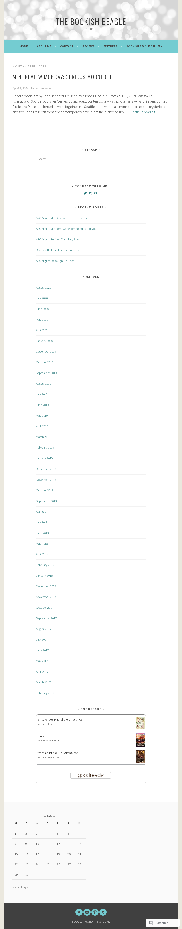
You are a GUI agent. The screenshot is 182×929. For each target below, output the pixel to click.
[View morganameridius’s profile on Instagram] (90, 193)
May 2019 (42, 416)
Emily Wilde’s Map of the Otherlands (59, 719)
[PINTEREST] (95, 912)
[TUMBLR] (103, 912)
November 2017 (46, 597)
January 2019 (44, 458)
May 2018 (42, 544)
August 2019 (43, 384)
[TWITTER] (79, 912)
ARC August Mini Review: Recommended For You (66, 229)
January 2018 (44, 576)
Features (110, 46)
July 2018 (42, 522)
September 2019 (46, 373)
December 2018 (46, 469)
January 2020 (44, 341)
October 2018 (44, 490)
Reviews (88, 46)
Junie (40, 736)
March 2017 (43, 682)
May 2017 (42, 661)
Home (24, 46)
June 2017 (42, 650)
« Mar (15, 887)
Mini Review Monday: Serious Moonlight (63, 77)
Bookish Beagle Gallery (144, 46)
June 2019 (42, 405)
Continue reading (142, 112)
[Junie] (140, 745)
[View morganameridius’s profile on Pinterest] (95, 193)
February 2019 (45, 448)
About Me (44, 46)
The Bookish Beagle (91, 21)
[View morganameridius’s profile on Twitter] (85, 193)
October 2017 (44, 608)
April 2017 (42, 672)
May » (24, 887)
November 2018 (46, 480)
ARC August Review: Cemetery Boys (58, 239)
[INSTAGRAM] (87, 912)
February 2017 (45, 693)
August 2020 (43, 287)
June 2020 (42, 309)
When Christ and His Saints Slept (57, 753)
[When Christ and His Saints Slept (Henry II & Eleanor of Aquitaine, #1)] (140, 762)
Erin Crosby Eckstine (49, 740)
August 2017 (43, 629)
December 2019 (46, 351)
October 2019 (44, 362)
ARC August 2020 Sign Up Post (55, 261)
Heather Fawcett (47, 724)
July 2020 (42, 298)
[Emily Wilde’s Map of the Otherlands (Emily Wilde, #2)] (140, 728)
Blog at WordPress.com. (91, 921)
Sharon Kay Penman (49, 757)
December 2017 (46, 586)
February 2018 (45, 565)
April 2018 (42, 554)
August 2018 (43, 512)
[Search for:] (91, 159)
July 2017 (42, 640)
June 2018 (42, 533)
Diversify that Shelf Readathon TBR (57, 250)
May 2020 (42, 319)
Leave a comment (41, 88)
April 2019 (42, 426)
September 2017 (46, 618)
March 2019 (43, 437)
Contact (66, 46)
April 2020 (42, 330)
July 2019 (42, 394)
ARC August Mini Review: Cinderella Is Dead (62, 218)
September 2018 (46, 501)
